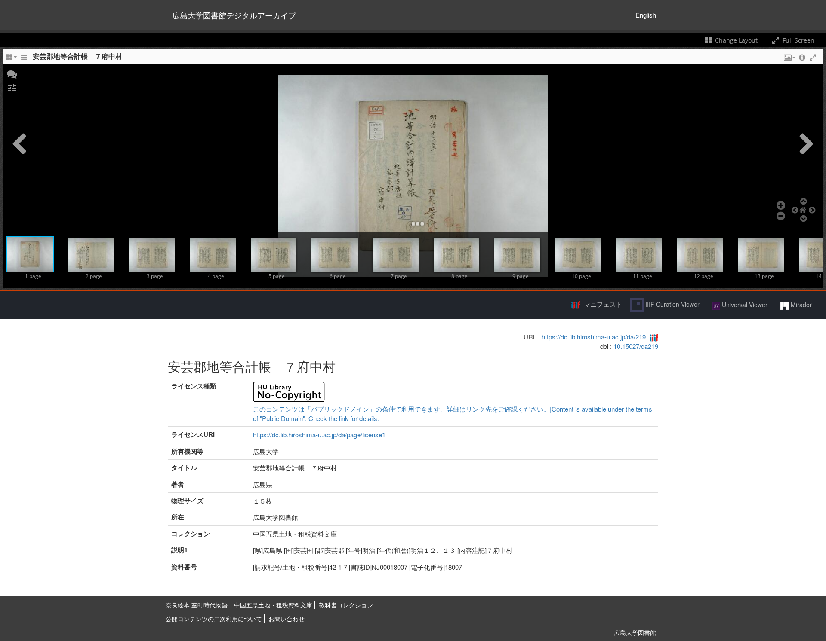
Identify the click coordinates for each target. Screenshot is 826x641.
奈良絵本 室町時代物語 (197, 605)
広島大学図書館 (635, 632)
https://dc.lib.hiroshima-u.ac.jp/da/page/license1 (319, 434)
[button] (12, 73)
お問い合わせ (286, 618)
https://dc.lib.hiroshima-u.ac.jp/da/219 (594, 336)
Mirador (800, 304)
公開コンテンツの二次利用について (214, 618)
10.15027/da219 (635, 346)
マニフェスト (603, 303)
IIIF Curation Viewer (672, 304)
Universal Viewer (743, 304)
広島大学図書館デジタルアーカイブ (234, 15)
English (645, 14)
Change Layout (735, 40)
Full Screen (797, 40)
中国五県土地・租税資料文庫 (273, 605)
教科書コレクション (346, 605)
